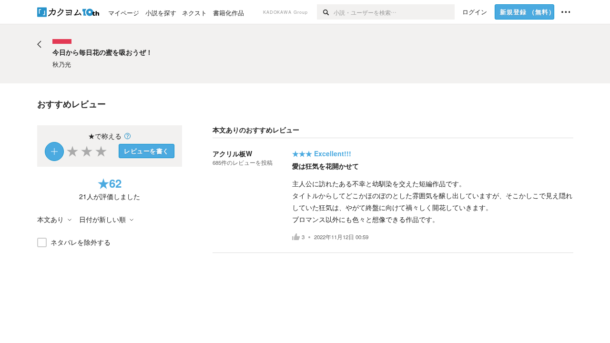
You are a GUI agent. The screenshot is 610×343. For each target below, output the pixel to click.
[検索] (325, 12)
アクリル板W (232, 153)
